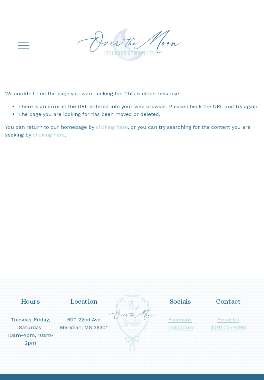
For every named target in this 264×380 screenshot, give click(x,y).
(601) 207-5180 (228, 327)
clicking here (112, 127)
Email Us (228, 320)
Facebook (180, 320)
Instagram (180, 327)
